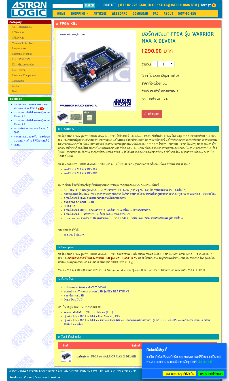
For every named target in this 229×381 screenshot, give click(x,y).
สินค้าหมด (151, 114)
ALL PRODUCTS (22, 26)
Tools (15, 91)
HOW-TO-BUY (187, 13)
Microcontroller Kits (23, 43)
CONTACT (110, 5)
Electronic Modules (22, 53)
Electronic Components (24, 75)
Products (15, 377)
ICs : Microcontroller (23, 64)
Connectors (18, 80)
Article (55, 377)
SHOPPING (78, 13)
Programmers (19, 48)
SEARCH (89, 5)
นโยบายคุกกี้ (204, 362)
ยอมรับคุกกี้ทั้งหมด (211, 374)
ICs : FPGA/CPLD (22, 59)
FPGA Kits (18, 32)
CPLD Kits (18, 37)
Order (28, 377)
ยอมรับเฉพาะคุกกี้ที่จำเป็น (179, 374)
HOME (61, 13)
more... (17, 144)
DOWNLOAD (140, 13)
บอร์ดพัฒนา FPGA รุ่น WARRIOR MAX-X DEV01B (106, 356)
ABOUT (168, 13)
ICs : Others (18, 70)
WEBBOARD (119, 13)
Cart (207, 5)
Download (41, 377)
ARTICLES (100, 13)
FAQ (156, 13)
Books (15, 86)
